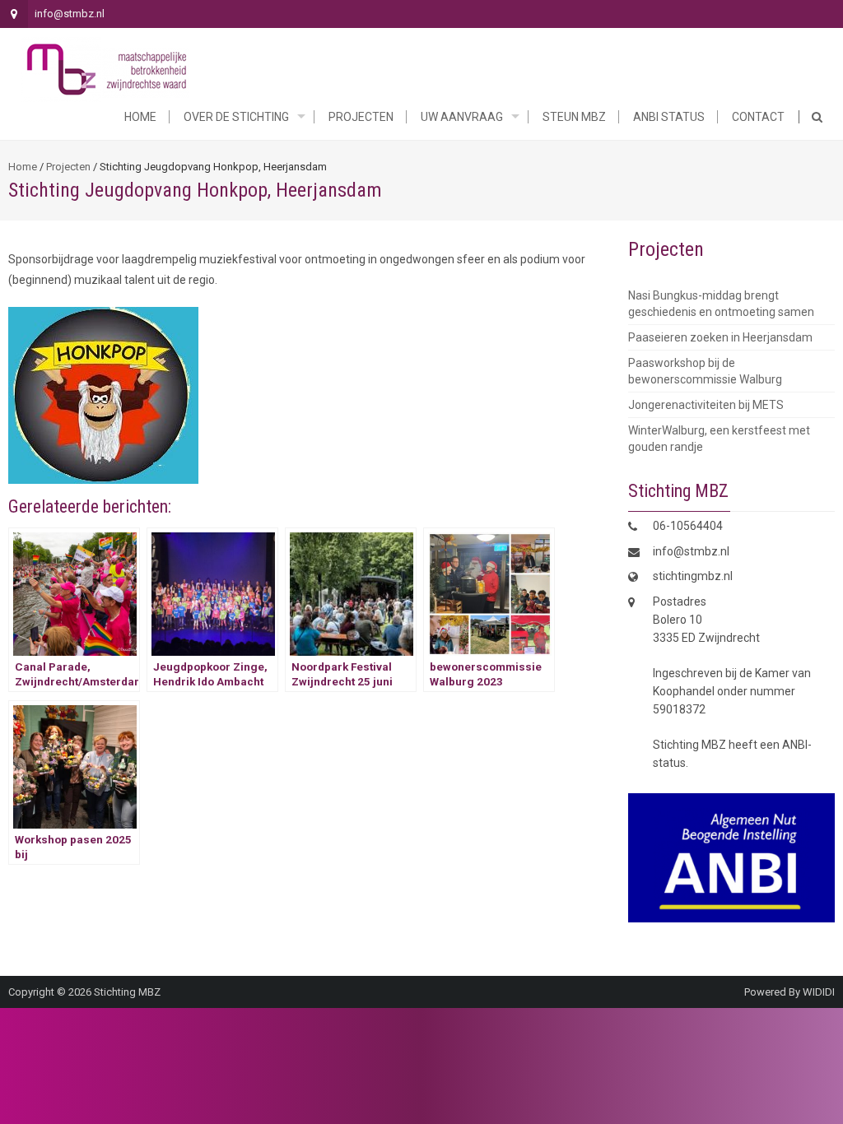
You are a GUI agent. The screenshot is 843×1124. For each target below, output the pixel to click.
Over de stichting (236, 116)
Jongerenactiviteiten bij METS (706, 404)
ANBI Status (669, 116)
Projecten (361, 116)
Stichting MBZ (127, 992)
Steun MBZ (574, 116)
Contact (758, 116)
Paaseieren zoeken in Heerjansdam (720, 337)
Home (140, 116)
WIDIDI (819, 992)
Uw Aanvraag (462, 116)
